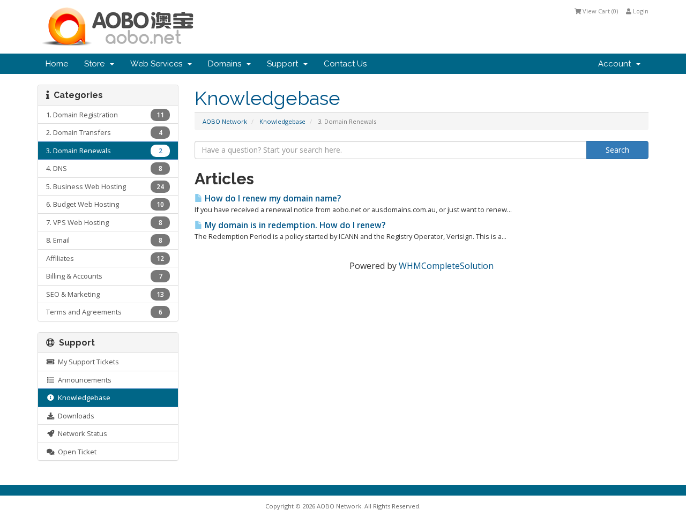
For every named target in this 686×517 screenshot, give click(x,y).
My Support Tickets (87, 361)
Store (96, 64)
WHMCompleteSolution (446, 266)
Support (284, 64)
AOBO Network (225, 121)
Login (639, 11)
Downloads (74, 416)
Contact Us (345, 64)
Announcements (83, 380)
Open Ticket (75, 451)
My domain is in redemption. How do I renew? (294, 225)
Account (616, 64)
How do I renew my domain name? (272, 198)
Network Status (81, 433)
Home (57, 64)
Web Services (158, 64)
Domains (226, 64)
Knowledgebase (282, 121)
